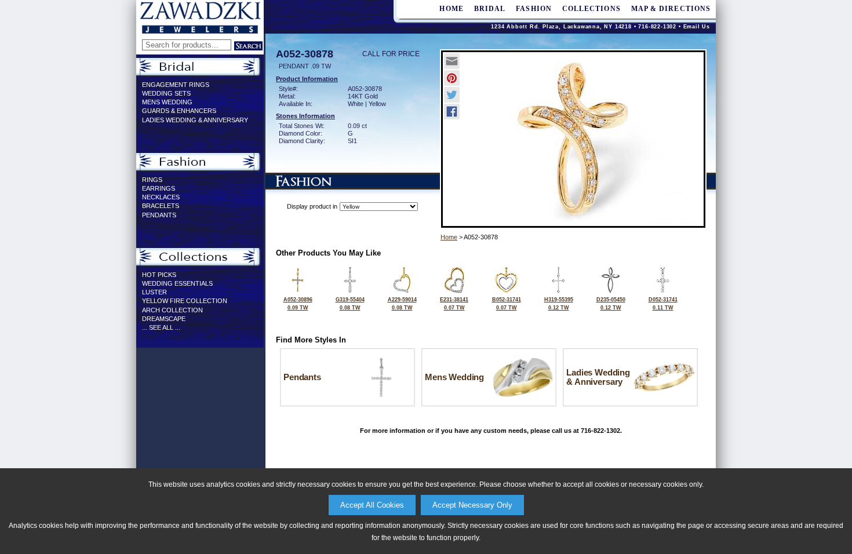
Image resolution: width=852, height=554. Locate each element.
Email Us (696, 27)
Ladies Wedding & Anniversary (195, 119)
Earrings (158, 188)
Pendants (159, 215)
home (451, 9)
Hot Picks (159, 274)
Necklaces (161, 197)
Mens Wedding (167, 102)
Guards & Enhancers (179, 110)
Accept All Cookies (372, 505)
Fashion (534, 9)
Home (448, 237)
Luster (154, 292)
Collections (591, 9)
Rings (152, 179)
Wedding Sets (166, 93)
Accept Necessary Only (472, 505)
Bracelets (160, 205)
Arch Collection (172, 310)
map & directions (671, 9)
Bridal (489, 9)
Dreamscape (163, 318)
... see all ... (161, 327)
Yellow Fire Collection (184, 300)
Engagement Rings (175, 84)
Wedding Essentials (177, 283)
